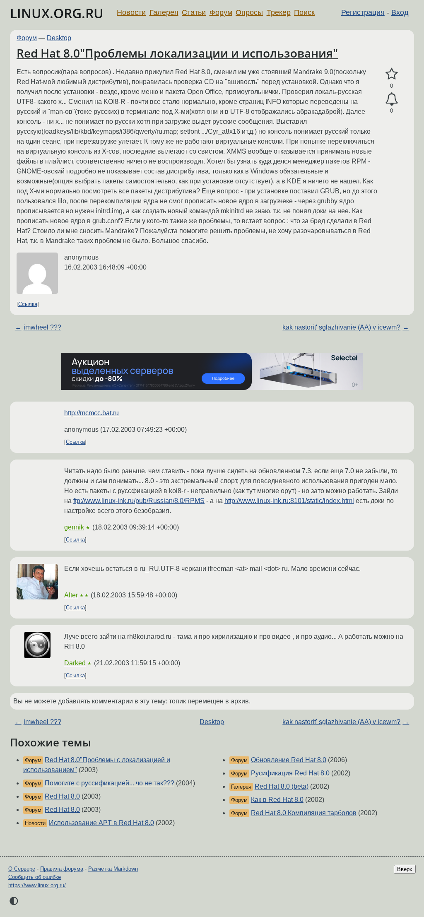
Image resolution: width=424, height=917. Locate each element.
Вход (400, 12)
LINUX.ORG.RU (57, 13)
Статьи (194, 12)
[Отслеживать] (391, 99)
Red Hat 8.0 (62, 796)
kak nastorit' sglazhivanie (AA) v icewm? (341, 327)
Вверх (404, 869)
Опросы (249, 12)
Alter (71, 595)
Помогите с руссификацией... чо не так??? (109, 783)
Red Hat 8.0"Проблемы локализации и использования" (177, 53)
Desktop (59, 37)
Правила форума (61, 869)
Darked (75, 663)
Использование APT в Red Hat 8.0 (101, 822)
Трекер (279, 12)
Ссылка (27, 304)
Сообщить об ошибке (34, 877)
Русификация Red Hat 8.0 (290, 773)
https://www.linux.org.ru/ (37, 885)
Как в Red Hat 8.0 (277, 799)
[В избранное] (391, 74)
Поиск (304, 12)
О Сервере (21, 869)
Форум (221, 12)
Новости (131, 12)
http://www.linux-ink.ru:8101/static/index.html (289, 500)
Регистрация (363, 12)
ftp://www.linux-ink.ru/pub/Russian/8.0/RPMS (139, 500)
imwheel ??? (42, 327)
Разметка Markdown (113, 869)
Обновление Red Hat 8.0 (288, 759)
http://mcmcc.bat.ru (91, 412)
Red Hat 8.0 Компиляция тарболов (304, 812)
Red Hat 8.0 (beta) (281, 786)
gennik (74, 527)
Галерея (163, 12)
